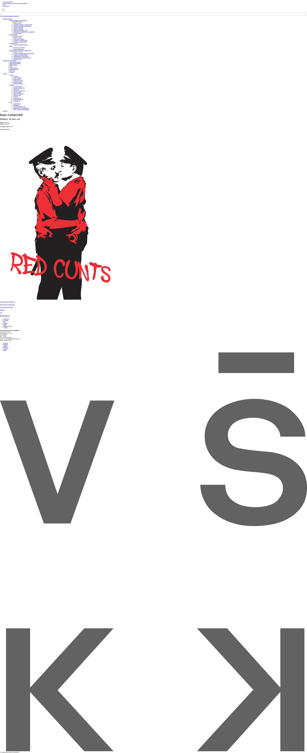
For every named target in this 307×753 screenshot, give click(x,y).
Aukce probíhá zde (5, 129)
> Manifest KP (16, 101)
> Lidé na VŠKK (17, 78)
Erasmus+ (12, 72)
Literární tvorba (13, 43)
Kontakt (5, 111)
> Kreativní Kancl (17, 86)
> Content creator (17, 33)
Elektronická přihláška (15, 63)
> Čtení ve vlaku (17, 95)
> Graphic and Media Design (20, 55)
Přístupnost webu (7, 326)
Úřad (11, 102)
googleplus (6, 347)
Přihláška (2, 310)
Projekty (12, 85)
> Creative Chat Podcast (19, 90)
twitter (4, 350)
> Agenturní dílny (17, 82)
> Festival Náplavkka (18, 93)
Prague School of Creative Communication (20, 50)
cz (3, 9)
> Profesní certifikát (18, 83)
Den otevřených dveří (15, 62)
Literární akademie (8, 2)
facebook (5, 343)
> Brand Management (18, 49)
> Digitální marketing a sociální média (22, 24)
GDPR (5, 324)
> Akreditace (16, 105)
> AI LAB (15, 96)
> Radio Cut (16, 89)
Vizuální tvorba (13, 34)
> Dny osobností (17, 92)
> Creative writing (17, 59)
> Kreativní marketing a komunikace (22, 26)
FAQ (11, 66)
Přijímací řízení (13, 65)
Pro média (5, 320)
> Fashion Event (17, 98)
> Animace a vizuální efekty (20, 42)
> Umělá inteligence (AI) (19, 106)
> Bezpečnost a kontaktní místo (21, 108)
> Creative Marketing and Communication (23, 53)
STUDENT (6, 6)
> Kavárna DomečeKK (19, 88)
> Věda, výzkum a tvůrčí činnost (21, 109)
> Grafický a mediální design (20, 40)
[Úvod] (9, 16)
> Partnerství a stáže (18, 80)
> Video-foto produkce (18, 39)
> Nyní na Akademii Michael (20, 44)
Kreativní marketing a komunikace (18, 20)
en (3, 10)
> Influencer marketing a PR (20, 30)
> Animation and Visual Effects (21, 56)
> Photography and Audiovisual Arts (22, 57)
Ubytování (12, 70)
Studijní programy (7, 19)
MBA (11, 46)
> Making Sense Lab (18, 99)
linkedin (5, 346)
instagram (5, 344)
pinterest (5, 349)
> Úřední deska (17, 103)
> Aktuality (15, 76)
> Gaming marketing (18, 27)
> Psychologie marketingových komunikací (24, 32)
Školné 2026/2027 (14, 69)
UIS (4, 5)
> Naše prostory (17, 79)
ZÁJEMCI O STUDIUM (9, 60)
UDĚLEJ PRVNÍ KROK (6, 307)
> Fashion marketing (18, 29)
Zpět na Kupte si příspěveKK (7, 302)
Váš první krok (13, 67)
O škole (5, 73)
